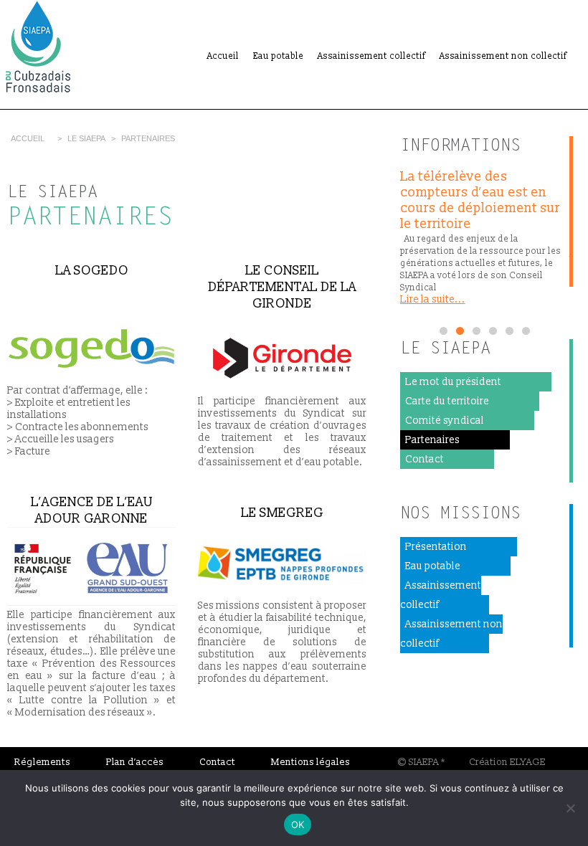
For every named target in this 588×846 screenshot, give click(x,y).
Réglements (42, 762)
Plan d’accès (134, 762)
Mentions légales (310, 762)
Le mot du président (453, 382)
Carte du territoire (447, 401)
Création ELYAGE (507, 762)
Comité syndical (444, 420)
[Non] (570, 808)
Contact (424, 459)
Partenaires (432, 440)
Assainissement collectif (371, 56)
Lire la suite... (432, 299)
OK (298, 824)
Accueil (223, 56)
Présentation (436, 547)
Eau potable (278, 56)
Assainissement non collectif (503, 56)
